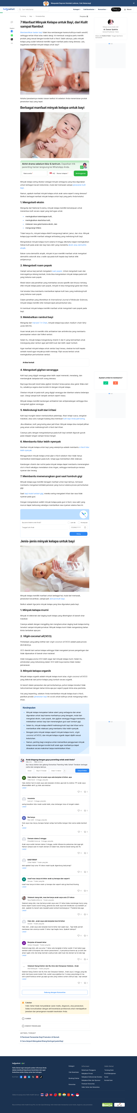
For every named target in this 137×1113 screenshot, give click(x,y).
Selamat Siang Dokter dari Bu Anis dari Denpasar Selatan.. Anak (53, 966)
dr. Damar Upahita (111, 29)
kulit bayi (57, 599)
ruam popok (57, 271)
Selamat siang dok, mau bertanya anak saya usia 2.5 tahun (51, 897)
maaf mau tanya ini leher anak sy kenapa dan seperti (49, 879)
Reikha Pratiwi (106, 36)
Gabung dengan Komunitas (54, 992)
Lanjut (24, 788)
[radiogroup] (78, 522)
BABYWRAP (32, 860)
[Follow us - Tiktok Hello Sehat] (41, 1077)
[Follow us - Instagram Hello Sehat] (25, 1077)
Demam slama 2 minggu (37, 838)
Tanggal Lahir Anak (28, 527)
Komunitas (72, 1084)
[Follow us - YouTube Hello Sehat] (37, 1077)
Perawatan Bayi (40, 16)
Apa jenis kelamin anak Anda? (31, 522)
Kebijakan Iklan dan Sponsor (91, 1080)
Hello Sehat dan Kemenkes (91, 1087)
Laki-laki (73, 522)
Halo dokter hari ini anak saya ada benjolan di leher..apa (50, 777)
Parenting (23, 16)
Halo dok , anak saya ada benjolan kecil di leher (46, 921)
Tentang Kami (109, 1070)
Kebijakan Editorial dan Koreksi (92, 1077)
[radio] (69, 523)
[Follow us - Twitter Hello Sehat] (33, 1077)
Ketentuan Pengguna (89, 1070)
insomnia (31, 798)
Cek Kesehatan (74, 1072)
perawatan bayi (40, 697)
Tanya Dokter (82, 770)
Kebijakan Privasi (87, 1073)
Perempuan (84, 522)
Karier (106, 1077)
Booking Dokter (74, 1078)
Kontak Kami (108, 1080)
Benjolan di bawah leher (37, 942)
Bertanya (31, 817)
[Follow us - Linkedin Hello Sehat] (29, 1077)
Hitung (78, 534)
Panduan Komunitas (88, 1084)
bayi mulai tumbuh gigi (34, 493)
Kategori (71, 1066)
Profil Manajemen (110, 1073)
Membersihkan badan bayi (31, 32)
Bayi (31, 16)
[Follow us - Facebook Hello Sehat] (21, 1077)
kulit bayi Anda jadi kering (74, 419)
